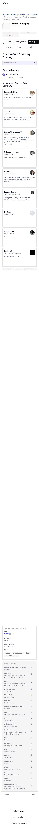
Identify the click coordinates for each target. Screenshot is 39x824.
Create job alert (20, 42)
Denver (6, 640)
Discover (5, 15)
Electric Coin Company (28, 15)
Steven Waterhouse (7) (13, 132)
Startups (14, 15)
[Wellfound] (5, 3)
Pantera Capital (10, 192)
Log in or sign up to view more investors (19, 269)
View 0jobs (33, 42)
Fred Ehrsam (9, 172)
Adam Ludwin (9, 112)
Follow (9, 42)
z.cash (6, 634)
